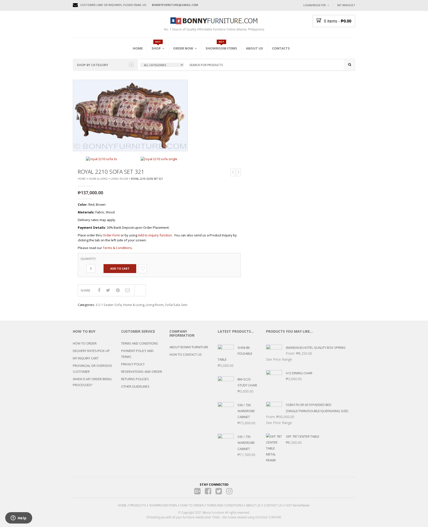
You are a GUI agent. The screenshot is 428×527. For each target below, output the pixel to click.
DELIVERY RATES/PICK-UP (91, 351)
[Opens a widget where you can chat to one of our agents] (18, 518)
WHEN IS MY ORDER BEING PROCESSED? (92, 382)
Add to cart (120, 268)
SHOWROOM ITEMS (163, 505)
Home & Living (98, 178)
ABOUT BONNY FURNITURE (188, 347)
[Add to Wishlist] (143, 268)
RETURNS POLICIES (135, 379)
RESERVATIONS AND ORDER (141, 371)
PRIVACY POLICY (133, 364)
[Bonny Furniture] (214, 20)
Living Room (119, 178)
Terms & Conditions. (118, 248)
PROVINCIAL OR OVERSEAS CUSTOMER (92, 368)
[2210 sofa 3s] (101, 158)
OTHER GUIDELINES (135, 386)
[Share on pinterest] (118, 290)
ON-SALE (164, 75)
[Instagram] (229, 491)
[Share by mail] (127, 290)
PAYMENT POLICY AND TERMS (137, 354)
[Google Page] (197, 491)
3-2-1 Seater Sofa (109, 304)
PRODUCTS (138, 505)
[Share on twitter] (108, 290)
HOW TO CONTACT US (185, 354)
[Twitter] (218, 491)
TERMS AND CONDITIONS (139, 343)
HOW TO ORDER (85, 343)
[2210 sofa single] (159, 158)
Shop (156, 48)
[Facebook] (208, 491)
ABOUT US (253, 505)
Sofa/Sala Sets (176, 304)
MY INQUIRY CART (86, 358)
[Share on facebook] (99, 290)
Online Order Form (189, 76)
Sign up (334, 72)
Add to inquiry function (155, 235)
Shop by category (92, 65)
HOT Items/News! (297, 505)
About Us (254, 48)
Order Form (111, 235)
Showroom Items (221, 48)
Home (138, 48)
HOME (122, 505)
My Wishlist (346, 5)
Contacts (281, 48)
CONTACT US (273, 505)
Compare (140, 290)
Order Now (183, 48)
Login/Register (314, 5)
